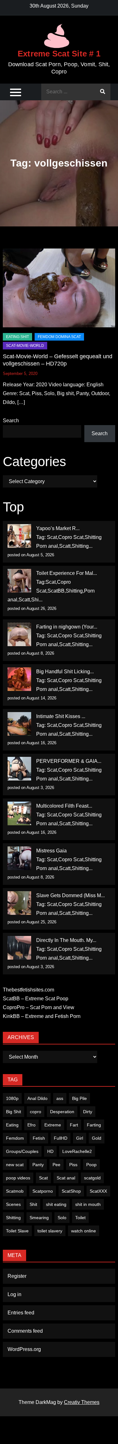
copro (35, 1111)
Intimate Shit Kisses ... (60, 716)
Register (17, 1276)
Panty (38, 1164)
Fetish (39, 1138)
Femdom (15, 1138)
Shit (33, 1204)
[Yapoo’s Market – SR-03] (19, 536)
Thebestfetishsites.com (28, 989)
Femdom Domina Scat (59, 337)
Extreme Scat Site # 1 (59, 53)
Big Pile (79, 1098)
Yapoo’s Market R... (58, 528)
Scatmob (15, 1191)
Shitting (13, 1217)
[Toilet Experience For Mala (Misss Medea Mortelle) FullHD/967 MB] (19, 581)
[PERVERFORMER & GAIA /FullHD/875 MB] (19, 768)
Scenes (13, 1204)
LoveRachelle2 (77, 1151)
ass (59, 1098)
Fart (74, 1124)
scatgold (92, 1177)
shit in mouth (88, 1204)
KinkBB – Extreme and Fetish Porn (42, 1016)
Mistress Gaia (51, 850)
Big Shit (13, 1111)
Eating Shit (17, 337)
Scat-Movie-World (25, 345)
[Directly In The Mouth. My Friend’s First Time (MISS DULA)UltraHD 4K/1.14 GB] (19, 948)
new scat (15, 1164)
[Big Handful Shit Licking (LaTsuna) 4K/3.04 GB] (19, 679)
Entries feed (21, 1312)
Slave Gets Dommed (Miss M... (70, 895)
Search (11, 420)
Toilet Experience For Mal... (66, 573)
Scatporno (42, 1191)
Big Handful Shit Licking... (65, 671)
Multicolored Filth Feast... (64, 806)
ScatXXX (98, 1191)
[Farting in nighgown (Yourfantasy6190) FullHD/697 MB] (19, 634)
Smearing (39, 1217)
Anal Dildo (37, 1098)
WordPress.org (24, 1349)
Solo (62, 1217)
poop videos (18, 1177)
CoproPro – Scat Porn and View (38, 1007)
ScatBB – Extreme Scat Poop (35, 998)
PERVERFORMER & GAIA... (68, 761)
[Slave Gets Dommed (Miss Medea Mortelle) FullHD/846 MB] (19, 903)
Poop (91, 1164)
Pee (56, 1164)
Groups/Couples (22, 1151)
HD (50, 1151)
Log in (14, 1294)
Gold (96, 1138)
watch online (83, 1230)
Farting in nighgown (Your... (66, 626)
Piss (73, 1164)
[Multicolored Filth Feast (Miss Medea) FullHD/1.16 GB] (19, 813)
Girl (79, 1138)
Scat (43, 1177)
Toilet (80, 1217)
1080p (12, 1098)
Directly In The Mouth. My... (66, 940)
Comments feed (25, 1331)
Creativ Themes (81, 1402)
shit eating (56, 1204)
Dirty (87, 1111)
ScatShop (71, 1191)
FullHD (60, 1138)
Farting (94, 1124)
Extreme (52, 1124)
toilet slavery (49, 1230)
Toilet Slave (17, 1230)
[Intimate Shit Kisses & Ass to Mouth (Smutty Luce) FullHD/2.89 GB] (19, 724)
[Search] (102, 92)
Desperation (62, 1111)
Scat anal (66, 1177)
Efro (31, 1124)
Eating (12, 1124)
